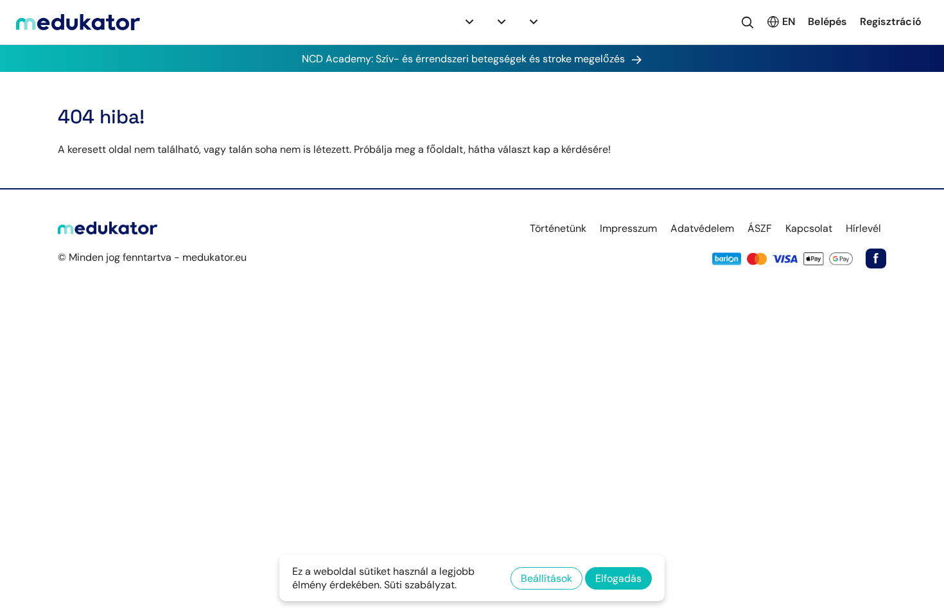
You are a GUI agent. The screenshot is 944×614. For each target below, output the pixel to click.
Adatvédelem (702, 228)
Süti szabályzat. (420, 585)
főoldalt (445, 149)
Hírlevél (863, 228)
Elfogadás (618, 578)
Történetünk (558, 228)
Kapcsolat (808, 228)
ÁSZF (759, 228)
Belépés (827, 21)
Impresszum (628, 228)
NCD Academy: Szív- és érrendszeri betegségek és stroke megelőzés (463, 59)
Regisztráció (891, 21)
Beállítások (546, 578)
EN (788, 21)
